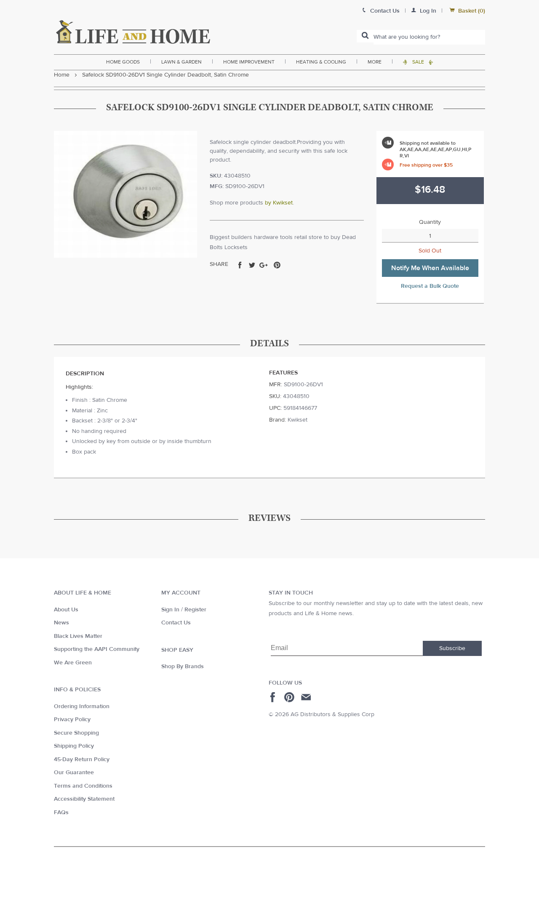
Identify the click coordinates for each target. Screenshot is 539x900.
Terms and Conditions (83, 786)
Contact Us (176, 623)
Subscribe (452, 648)
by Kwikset (279, 203)
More (375, 61)
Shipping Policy (74, 746)
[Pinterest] (290, 697)
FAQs (61, 812)
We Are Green (73, 662)
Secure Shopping (76, 733)
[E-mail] (307, 697)
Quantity (430, 222)
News (61, 623)
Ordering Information (81, 706)
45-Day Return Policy (81, 759)
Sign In (170, 609)
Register (195, 609)
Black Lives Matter (78, 636)
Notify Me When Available (430, 268)
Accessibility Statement (84, 799)
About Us (66, 609)
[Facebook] (274, 697)
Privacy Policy (72, 719)
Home (61, 75)
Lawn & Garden (181, 61)
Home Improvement (249, 61)
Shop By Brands (182, 666)
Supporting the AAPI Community (96, 649)
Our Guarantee (74, 772)
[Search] (365, 36)
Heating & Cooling (321, 61)
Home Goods (123, 61)
